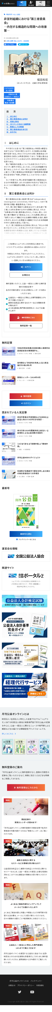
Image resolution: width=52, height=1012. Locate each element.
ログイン (21, 5)
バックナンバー (36, 981)
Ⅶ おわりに (11, 132)
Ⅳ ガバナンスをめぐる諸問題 (18, 124)
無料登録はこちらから (27, 787)
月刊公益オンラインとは (19, 981)
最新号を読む (26, 534)
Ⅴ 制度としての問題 (15, 126)
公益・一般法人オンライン (12, 3)
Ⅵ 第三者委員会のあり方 (17, 129)
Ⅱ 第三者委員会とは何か (17, 119)
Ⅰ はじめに (11, 116)
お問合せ (40, 5)
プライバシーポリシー (25, 985)
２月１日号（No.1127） (14, 41)
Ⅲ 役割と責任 (12, 121)
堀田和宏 (9, 14)
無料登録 (31, 5)
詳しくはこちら (7, 733)
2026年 (26, 41)
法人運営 (17, 14)
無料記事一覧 (26, 325)
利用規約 (40, 985)
